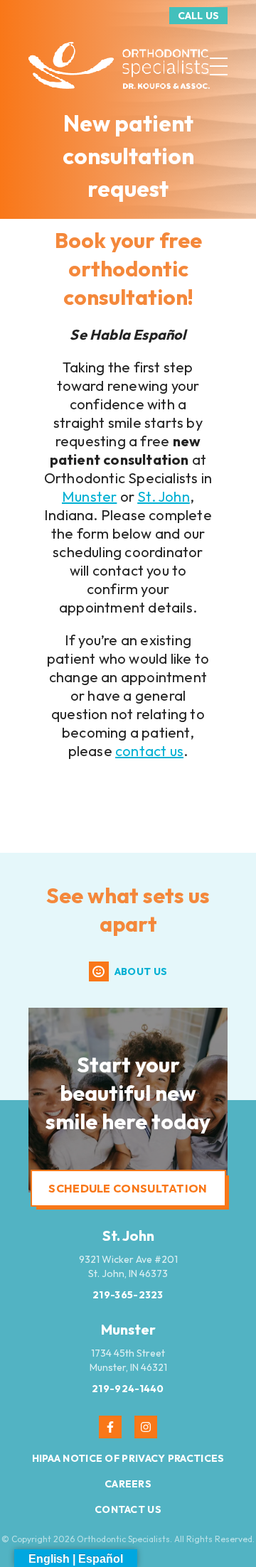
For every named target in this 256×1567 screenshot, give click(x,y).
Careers (128, 1483)
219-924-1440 (128, 1388)
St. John (163, 496)
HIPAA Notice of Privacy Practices (128, 1458)
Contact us (128, 1509)
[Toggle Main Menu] (219, 66)
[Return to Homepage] (119, 66)
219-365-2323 (128, 1294)
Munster (89, 496)
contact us (149, 751)
